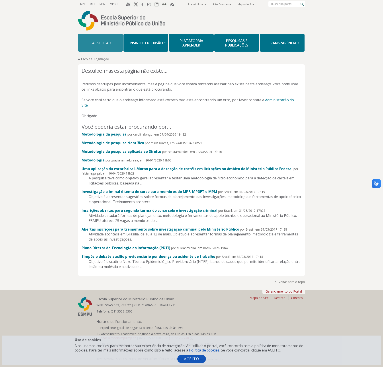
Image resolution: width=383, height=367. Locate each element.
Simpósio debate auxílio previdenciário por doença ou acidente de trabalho (148, 256)
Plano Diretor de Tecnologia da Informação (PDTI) (126, 247)
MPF (82, 4)
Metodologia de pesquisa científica (113, 142)
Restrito (279, 298)
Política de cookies (204, 350)
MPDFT (114, 4)
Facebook (142, 4)
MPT (92, 4)
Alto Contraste (222, 4)
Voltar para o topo (292, 282)
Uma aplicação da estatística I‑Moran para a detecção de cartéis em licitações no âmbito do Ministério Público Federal (187, 168)
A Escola (84, 59)
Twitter (135, 4)
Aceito (191, 358)
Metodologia (93, 160)
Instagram (150, 4)
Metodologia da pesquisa (104, 134)
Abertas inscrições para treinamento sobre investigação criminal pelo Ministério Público (160, 229)
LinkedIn (157, 4)
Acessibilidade (197, 4)
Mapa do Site (246, 4)
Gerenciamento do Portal (284, 291)
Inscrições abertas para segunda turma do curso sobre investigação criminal (149, 210)
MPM (103, 4)
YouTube (127, 4)
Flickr (165, 4)
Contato (297, 298)
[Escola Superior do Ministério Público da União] (191, 21)
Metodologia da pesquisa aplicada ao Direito (121, 151)
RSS (173, 4)
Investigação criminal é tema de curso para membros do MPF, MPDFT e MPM (149, 191)
